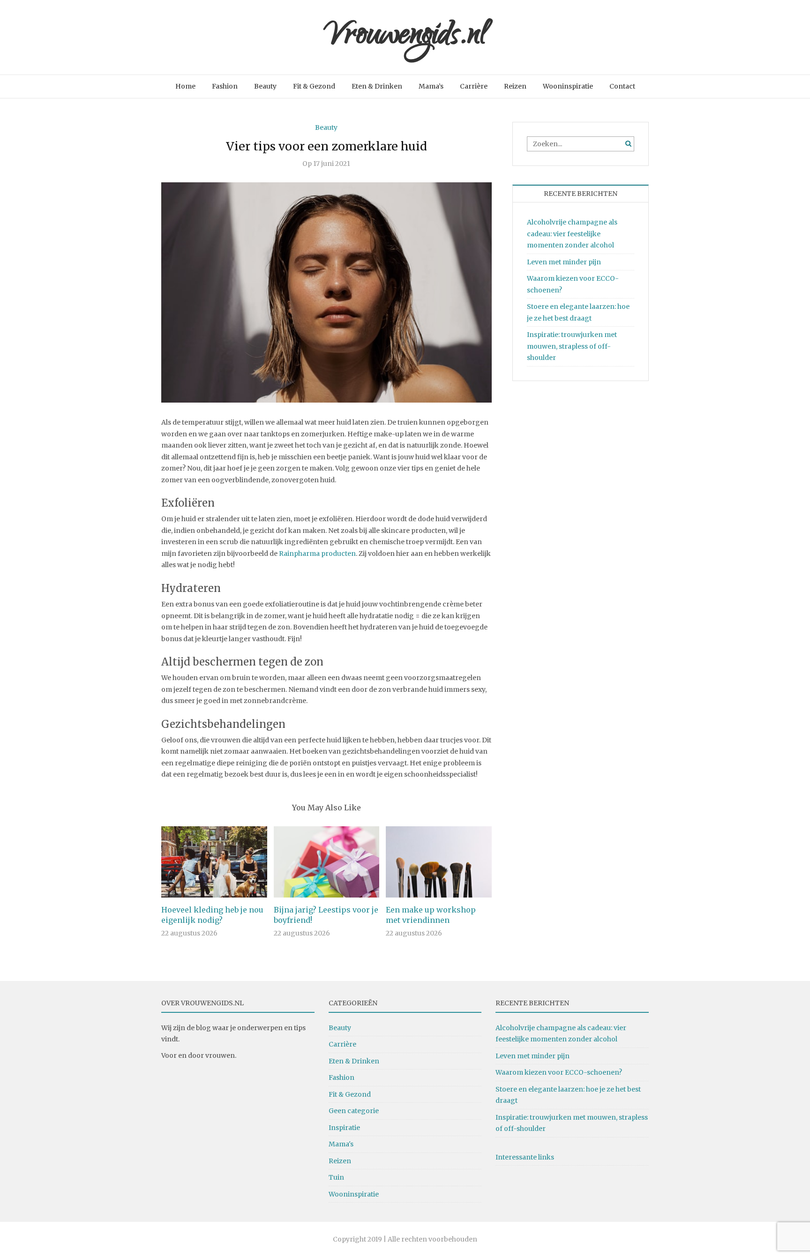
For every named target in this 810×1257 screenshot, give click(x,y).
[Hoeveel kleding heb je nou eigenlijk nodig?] (214, 861)
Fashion (225, 86)
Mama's (341, 1144)
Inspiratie (344, 1127)
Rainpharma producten (317, 553)
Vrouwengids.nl (405, 37)
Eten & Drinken (377, 86)
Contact (622, 86)
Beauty (265, 86)
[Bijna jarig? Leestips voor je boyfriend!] (327, 861)
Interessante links (524, 1157)
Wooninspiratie (568, 86)
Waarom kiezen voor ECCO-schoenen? (558, 1072)
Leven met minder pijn (564, 262)
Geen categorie (354, 1111)
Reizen (515, 86)
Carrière (474, 86)
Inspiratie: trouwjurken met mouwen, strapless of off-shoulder (572, 346)
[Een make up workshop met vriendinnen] (439, 861)
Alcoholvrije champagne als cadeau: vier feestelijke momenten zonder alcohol (572, 233)
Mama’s (431, 86)
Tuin (336, 1177)
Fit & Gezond (314, 86)
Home (185, 86)
